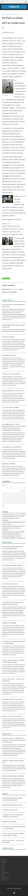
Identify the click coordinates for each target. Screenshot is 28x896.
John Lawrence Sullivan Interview (11, 447)
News (2, 870)
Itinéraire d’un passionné (9, 623)
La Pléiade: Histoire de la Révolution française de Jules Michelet (12, 603)
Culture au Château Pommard (10, 407)
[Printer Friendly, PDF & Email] (6, 278)
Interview (3, 876)
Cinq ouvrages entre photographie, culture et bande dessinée (12, 547)
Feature (3, 868)
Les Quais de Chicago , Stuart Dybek (12, 699)
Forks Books (7, 542)
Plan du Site (4, 879)
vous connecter (14, 289)
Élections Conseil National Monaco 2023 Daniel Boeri (13, 305)
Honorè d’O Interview (8, 337)
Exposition (12, 14)
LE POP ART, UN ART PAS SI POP (10, 584)
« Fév (3, 507)
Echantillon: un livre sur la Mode (11, 716)
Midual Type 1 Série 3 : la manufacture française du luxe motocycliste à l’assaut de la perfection (14, 740)
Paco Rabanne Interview (9, 355)
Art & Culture (5, 14)
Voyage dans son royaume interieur (12, 565)
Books (5, 794)
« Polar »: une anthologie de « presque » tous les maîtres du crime (13, 661)
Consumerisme (4, 872)
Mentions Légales (5, 877)
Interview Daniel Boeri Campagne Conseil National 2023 (13, 326)
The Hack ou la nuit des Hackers (11, 374)
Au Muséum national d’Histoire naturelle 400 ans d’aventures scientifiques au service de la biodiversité (13, 528)
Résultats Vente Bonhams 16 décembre (13, 776)
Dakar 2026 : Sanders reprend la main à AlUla (13, 761)
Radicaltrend (8, 848)
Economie (3, 874)
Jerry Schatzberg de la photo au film (12, 390)
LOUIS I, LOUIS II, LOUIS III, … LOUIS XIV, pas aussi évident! (13, 680)
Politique (3, 859)
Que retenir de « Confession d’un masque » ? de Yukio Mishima (13, 642)
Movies (2, 864)
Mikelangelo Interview (8, 463)
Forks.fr (14, 6)
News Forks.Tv (8, 300)
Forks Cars (7, 734)
